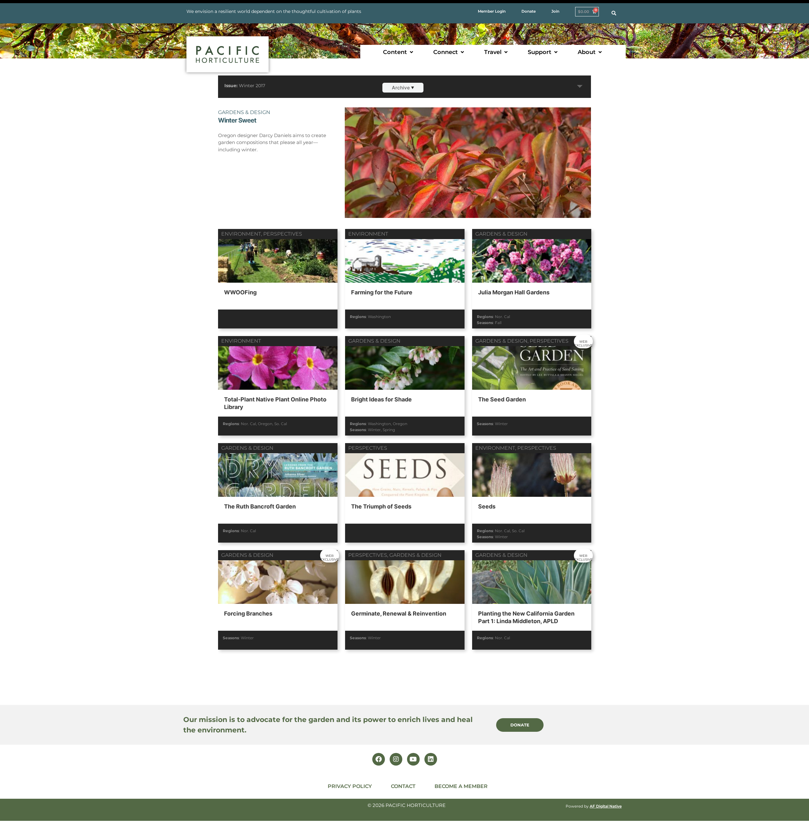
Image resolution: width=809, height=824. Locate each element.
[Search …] (614, 13)
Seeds (487, 506)
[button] (399, 52)
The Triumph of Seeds (381, 506)
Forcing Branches (248, 613)
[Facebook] (378, 759)
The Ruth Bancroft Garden (260, 506)
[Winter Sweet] (468, 175)
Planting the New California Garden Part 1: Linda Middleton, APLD (526, 617)
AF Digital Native (606, 806)
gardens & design (244, 112)
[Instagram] (396, 759)
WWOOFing (240, 292)
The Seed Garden (502, 399)
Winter (374, 429)
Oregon (265, 423)
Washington (379, 316)
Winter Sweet (237, 120)
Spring (389, 429)
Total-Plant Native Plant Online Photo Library (275, 403)
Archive (401, 88)
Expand (580, 86)
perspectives (282, 234)
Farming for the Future (381, 292)
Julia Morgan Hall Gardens (514, 292)
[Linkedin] (430, 759)
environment (241, 234)
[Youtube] (413, 759)
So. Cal (280, 423)
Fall (498, 322)
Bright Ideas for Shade (381, 399)
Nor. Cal (502, 316)
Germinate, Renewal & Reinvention (398, 613)
